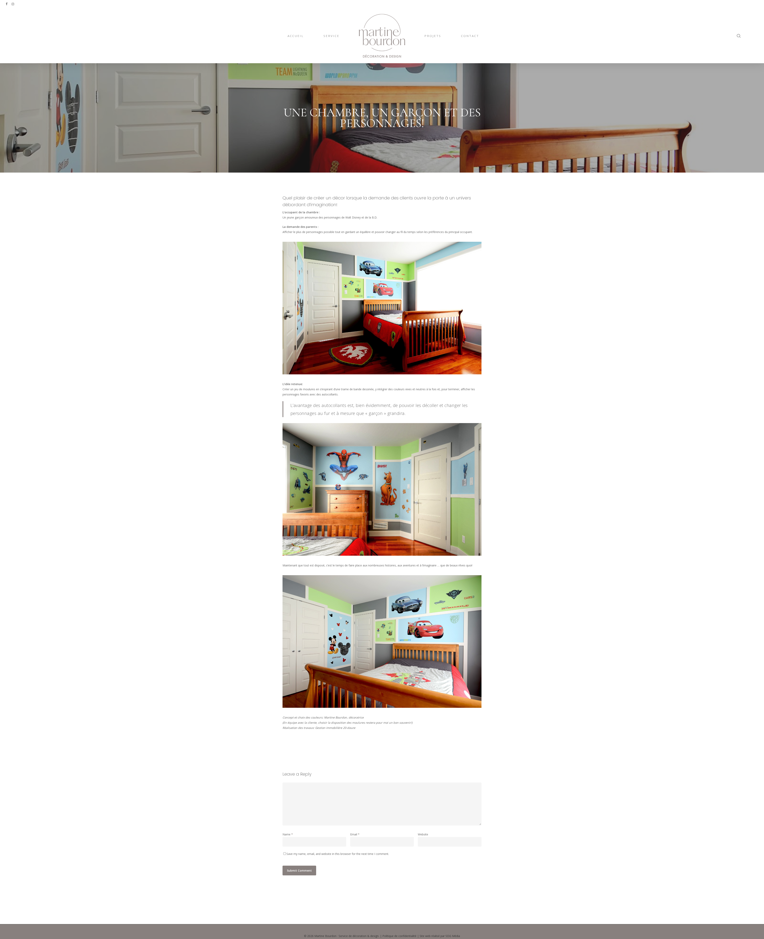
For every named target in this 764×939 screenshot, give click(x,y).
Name (288, 834)
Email (355, 834)
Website (423, 834)
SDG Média (452, 936)
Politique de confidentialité (399, 936)
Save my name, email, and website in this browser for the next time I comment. (337, 854)
